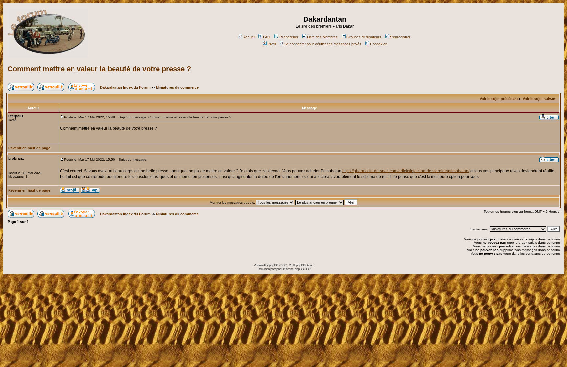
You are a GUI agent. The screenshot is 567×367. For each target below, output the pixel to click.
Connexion (378, 44)
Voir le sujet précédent (499, 99)
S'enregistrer (400, 37)
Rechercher (288, 37)
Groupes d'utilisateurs (363, 37)
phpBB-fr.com (284, 269)
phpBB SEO (302, 269)
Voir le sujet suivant (539, 99)
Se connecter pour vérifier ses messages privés (322, 44)
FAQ (266, 37)
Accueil (249, 37)
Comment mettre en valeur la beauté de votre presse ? (99, 69)
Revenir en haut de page (29, 148)
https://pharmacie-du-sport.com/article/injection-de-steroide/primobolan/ (405, 171)
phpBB (273, 265)
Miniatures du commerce (177, 87)
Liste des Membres (322, 37)
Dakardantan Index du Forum (125, 87)
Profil (272, 44)
